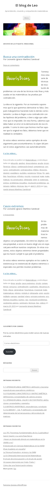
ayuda (40, 163)
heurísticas (11, 176)
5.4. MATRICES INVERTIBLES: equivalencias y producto (25, 406)
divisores (43, 170)
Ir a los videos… (10, 153)
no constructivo (16, 179)
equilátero (14, 173)
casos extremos (28, 283)
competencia (39, 166)
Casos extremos (13, 206)
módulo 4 (25, 293)
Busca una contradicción (19, 57)
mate (42, 176)
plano (27, 296)
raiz (26, 299)
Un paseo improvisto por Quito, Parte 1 (19, 462)
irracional (35, 176)
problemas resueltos (18, 183)
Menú (26, 18)
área (13, 283)
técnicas (20, 186)
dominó (6, 173)
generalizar (19, 290)
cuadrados (33, 286)
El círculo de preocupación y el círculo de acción (22, 459)
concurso (13, 286)
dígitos (36, 170)
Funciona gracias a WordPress (14, 485)
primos (6, 183)
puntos (21, 299)
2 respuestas (8, 214)
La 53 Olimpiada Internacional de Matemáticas (22, 455)
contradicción (14, 170)
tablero (13, 186)
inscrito (28, 176)
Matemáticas (31, 160)
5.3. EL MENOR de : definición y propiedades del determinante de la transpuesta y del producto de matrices (25, 413)
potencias (44, 179)
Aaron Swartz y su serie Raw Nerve (17, 436)
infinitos (20, 176)
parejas (14, 296)
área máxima (31, 163)
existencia (31, 173)
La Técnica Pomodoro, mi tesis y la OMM (19, 452)
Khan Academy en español (14, 449)
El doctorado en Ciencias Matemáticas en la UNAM (23, 446)
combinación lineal (25, 166)
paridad (21, 296)
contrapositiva (26, 170)
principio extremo (38, 296)
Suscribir (9, 351)
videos (43, 303)
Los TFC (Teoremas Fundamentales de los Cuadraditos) (26, 432)
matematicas (8, 293)
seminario (23, 303)
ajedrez (22, 163)
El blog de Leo (26, 5)
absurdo (14, 163)
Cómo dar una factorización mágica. (18, 465)
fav (14, 468)
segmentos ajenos (11, 303)
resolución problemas (37, 183)
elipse (10, 290)
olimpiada (28, 179)
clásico (14, 166)
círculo (38, 283)
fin (44, 173)
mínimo (18, 293)
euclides (23, 173)
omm (35, 179)
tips (26, 186)
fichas (39, 173)
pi (38, 179)
